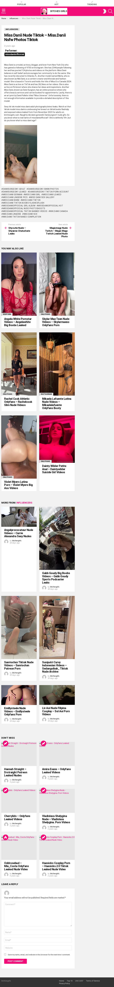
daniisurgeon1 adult (14, 189)
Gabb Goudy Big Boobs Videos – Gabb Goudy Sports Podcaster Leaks (56, 577)
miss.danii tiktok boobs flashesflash (23, 203)
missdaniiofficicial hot (50, 206)
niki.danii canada (59, 211)
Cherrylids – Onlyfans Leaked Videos (17, 817)
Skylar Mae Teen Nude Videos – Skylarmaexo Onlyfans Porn (55, 322)
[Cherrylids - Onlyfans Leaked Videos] (19, 801)
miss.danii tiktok (31, 200)
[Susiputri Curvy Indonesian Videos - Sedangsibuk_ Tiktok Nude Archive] (57, 627)
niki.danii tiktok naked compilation (22, 217)
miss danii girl (32, 194)
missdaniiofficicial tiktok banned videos (25, 211)
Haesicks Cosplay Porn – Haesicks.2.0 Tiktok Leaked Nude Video (56, 866)
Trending (92, 4)
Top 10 (69, 981)
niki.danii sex (30, 214)
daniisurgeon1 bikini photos (43, 189)
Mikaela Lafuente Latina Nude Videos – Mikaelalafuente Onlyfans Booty (56, 403)
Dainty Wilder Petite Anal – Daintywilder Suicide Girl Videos (54, 469)
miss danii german (12, 194)
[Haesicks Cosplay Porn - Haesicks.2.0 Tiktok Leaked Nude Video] (57, 848)
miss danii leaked (52, 194)
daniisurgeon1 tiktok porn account (49, 192)
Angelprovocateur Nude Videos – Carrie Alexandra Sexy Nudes (18, 533)
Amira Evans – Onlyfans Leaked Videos (56, 770)
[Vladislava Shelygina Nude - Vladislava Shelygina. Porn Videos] (57, 801)
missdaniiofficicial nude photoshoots (24, 208)
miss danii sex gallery (42, 197)
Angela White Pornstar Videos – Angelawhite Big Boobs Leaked (18, 322)
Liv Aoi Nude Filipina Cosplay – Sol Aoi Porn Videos (56, 711)
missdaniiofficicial (14, 54)
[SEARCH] (110, 11)
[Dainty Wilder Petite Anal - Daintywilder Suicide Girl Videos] (57, 439)
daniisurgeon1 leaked (15, 192)
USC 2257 (79, 981)
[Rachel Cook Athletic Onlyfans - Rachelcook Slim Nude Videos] (19, 364)
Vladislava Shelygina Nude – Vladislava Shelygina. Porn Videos (56, 819)
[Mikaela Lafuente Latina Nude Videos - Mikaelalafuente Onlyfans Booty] (57, 364)
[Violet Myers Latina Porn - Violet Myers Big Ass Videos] (19, 447)
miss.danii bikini (11, 200)
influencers (24, 502)
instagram (46, 394)
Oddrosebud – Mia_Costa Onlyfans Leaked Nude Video (16, 866)
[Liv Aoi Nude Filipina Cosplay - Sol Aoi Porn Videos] (57, 695)
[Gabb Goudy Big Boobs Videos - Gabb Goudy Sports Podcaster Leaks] (57, 538)
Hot (56, 4)
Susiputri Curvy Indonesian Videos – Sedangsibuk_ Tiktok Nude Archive (55, 667)
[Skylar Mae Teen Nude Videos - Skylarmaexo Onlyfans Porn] (57, 284)
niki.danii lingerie (12, 214)
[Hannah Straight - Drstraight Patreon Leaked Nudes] (19, 754)
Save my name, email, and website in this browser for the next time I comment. (39, 955)
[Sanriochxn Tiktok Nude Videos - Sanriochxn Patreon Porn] (19, 627)
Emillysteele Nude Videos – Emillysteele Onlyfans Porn (17, 711)
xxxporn (7, 314)
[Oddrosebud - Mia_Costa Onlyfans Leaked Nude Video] (19, 848)
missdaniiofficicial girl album (19, 206)
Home (61, 981)
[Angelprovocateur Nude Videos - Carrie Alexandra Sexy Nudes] (19, 517)
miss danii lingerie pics (15, 197)
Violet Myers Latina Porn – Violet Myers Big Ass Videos (18, 485)
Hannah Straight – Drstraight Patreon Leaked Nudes (15, 772)
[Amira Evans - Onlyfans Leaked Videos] (57, 754)
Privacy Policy (64, 983)
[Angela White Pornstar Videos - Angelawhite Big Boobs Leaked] (19, 284)
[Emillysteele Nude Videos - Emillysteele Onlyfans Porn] (19, 695)
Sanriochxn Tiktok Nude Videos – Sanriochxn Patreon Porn (18, 665)
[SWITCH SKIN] (104, 11)
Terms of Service (93, 981)
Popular (21, 4)
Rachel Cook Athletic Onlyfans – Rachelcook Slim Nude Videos (18, 402)
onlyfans (45, 314)
